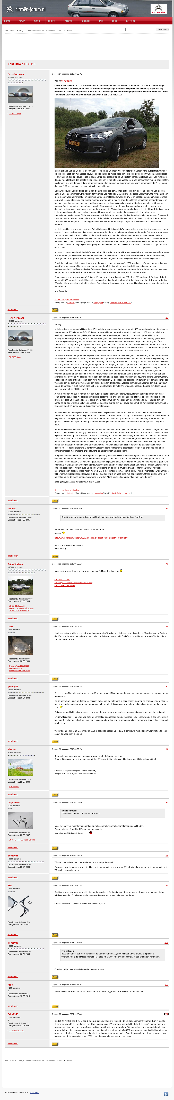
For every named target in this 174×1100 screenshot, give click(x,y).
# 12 (166, 1014)
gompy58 (13, 686)
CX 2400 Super (15, 113)
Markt (37, 21)
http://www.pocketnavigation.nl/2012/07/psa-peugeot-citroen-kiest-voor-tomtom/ (91, 538)
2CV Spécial (14, 787)
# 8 (167, 855)
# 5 (167, 686)
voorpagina (66, 81)
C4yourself (14, 802)
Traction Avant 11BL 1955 (19, 671)
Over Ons (130, 21)
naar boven (13, 309)
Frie (10, 885)
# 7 (167, 802)
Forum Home (10, 31)
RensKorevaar (16, 74)
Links (101, 21)
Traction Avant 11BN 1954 (19, 666)
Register (52, 21)
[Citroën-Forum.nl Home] (26, 13)
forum (22, 21)
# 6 (167, 749)
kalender (71, 302)
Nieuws (68, 21)
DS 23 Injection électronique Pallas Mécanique (73, 583)
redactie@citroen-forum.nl (120, 302)
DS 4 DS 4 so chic (16, 1030)
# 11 (166, 984)
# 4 (167, 626)
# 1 (167, 318)
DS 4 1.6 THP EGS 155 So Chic (22, 840)
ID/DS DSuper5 (15, 668)
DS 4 (60, 31)
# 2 (167, 508)
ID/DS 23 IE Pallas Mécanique (21, 608)
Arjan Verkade (16, 564)
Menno (12, 749)
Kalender (85, 21)
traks (10, 626)
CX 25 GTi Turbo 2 (16, 606)
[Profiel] (55, 311)
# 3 (167, 564)
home (7, 21)
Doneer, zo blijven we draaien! (67, 299)
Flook (11, 984)
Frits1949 (13, 1014)
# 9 (167, 885)
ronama (12, 508)
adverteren (34, 1093)
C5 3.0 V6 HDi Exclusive (19, 611)
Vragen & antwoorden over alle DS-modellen (37, 31)
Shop (114, 21)
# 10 (166, 943)
